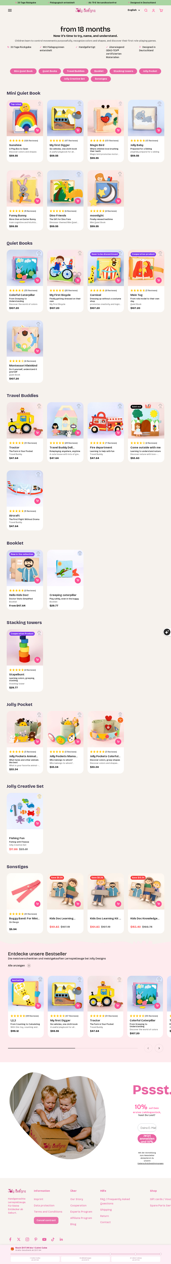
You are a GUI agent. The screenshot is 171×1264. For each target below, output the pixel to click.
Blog (73, 1224)
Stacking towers (123, 71)
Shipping (106, 1209)
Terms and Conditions (48, 1211)
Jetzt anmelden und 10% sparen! (147, 1138)
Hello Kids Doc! (19, 595)
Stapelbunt (16, 674)
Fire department (101, 447)
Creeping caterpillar (63, 595)
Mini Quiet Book (23, 71)
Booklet (99, 71)
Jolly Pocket (150, 71)
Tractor (14, 447)
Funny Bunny (17, 215)
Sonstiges (101, 78)
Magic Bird (97, 145)
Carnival (95, 295)
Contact (105, 1222)
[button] (25, 141)
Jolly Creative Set (74, 78)
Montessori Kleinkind (23, 365)
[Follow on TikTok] (53, 1239)
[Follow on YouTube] (44, 1239)
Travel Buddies (75, 71)
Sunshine (15, 145)
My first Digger (60, 145)
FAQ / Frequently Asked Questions (115, 1201)
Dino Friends (58, 215)
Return (104, 1216)
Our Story (76, 1199)
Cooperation (78, 1205)
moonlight (97, 215)
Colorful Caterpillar (22, 295)
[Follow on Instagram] (27, 1239)
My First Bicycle (60, 295)
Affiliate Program (81, 1218)
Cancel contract (46, 1220)
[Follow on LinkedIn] (61, 1239)
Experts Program (81, 1211)
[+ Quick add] (37, 131)
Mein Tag (136, 295)
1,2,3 (13, 1020)
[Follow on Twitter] (19, 1239)
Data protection (44, 1205)
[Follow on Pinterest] (36, 1239)
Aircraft (14, 515)
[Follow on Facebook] (10, 1239)
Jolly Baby (136, 145)
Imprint (38, 1199)
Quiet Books (50, 71)
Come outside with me (145, 447)
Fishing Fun (17, 838)
